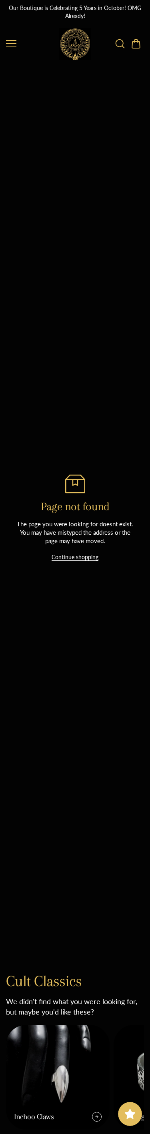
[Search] (120, 44)
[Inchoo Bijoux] (75, 44)
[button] (136, 44)
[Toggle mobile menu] (30, 44)
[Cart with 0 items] (136, 44)
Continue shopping (75, 557)
